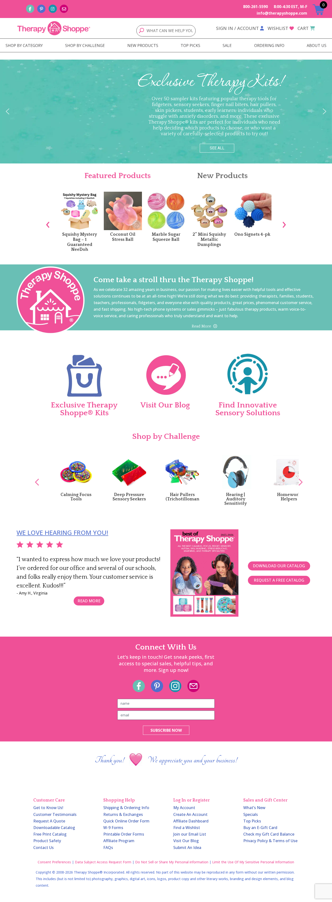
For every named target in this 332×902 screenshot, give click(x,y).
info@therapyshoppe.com (282, 13)
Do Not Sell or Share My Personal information (171, 862)
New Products (222, 175)
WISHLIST (278, 28)
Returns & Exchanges (123, 814)
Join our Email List (189, 834)
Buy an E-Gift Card (260, 827)
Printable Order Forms (123, 834)
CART (303, 28)
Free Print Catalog (50, 834)
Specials (250, 814)
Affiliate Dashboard (191, 821)
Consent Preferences (54, 862)
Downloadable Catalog (54, 827)
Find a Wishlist (186, 827)
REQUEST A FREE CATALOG (279, 580)
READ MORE (89, 601)
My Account (184, 807)
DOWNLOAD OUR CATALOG (279, 565)
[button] (7, 111)
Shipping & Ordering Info (126, 807)
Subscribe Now (166, 730)
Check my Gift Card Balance (268, 834)
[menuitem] (24, 45)
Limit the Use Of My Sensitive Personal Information (253, 862)
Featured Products (117, 175)
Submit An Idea (187, 847)
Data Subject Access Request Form (103, 862)
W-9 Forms (113, 827)
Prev (34, 477)
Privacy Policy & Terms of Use (270, 840)
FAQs (108, 847)
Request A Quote (49, 821)
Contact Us (43, 847)
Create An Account (190, 814)
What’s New (254, 807)
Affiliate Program (118, 840)
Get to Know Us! (48, 807)
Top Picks (252, 821)
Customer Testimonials (55, 814)
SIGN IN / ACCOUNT (237, 28)
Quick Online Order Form (126, 821)
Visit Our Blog (186, 840)
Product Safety (47, 840)
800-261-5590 (255, 6)
